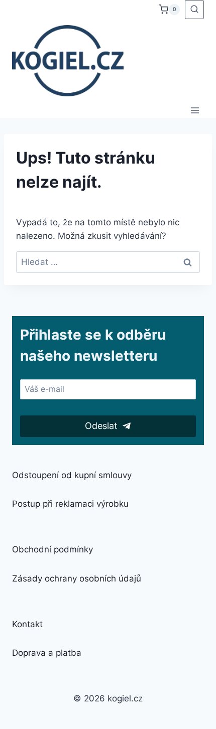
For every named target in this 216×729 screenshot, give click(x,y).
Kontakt (27, 624)
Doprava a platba (46, 653)
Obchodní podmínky (52, 549)
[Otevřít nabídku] (194, 110)
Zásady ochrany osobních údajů (76, 578)
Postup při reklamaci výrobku (70, 504)
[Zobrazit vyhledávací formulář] (194, 9)
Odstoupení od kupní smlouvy (72, 475)
